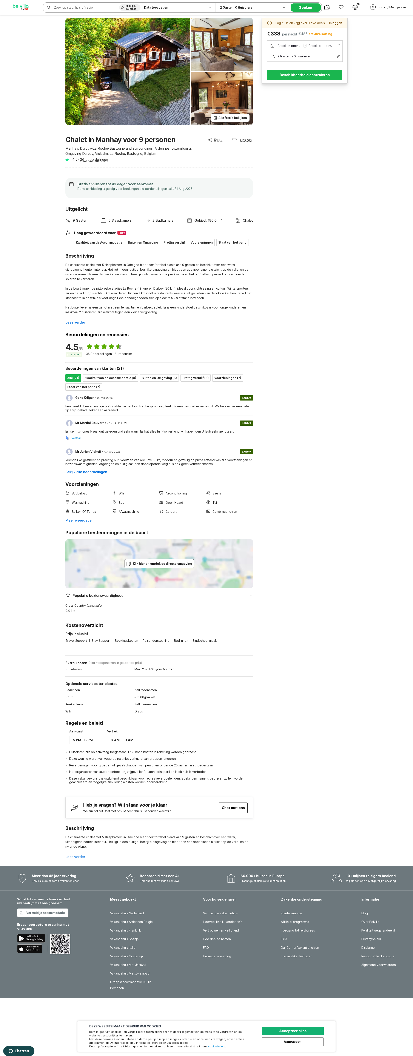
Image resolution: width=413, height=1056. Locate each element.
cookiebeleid (216, 1046)
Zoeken (305, 7)
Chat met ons (233, 808)
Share (218, 139)
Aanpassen (293, 1041)
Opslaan (246, 140)
